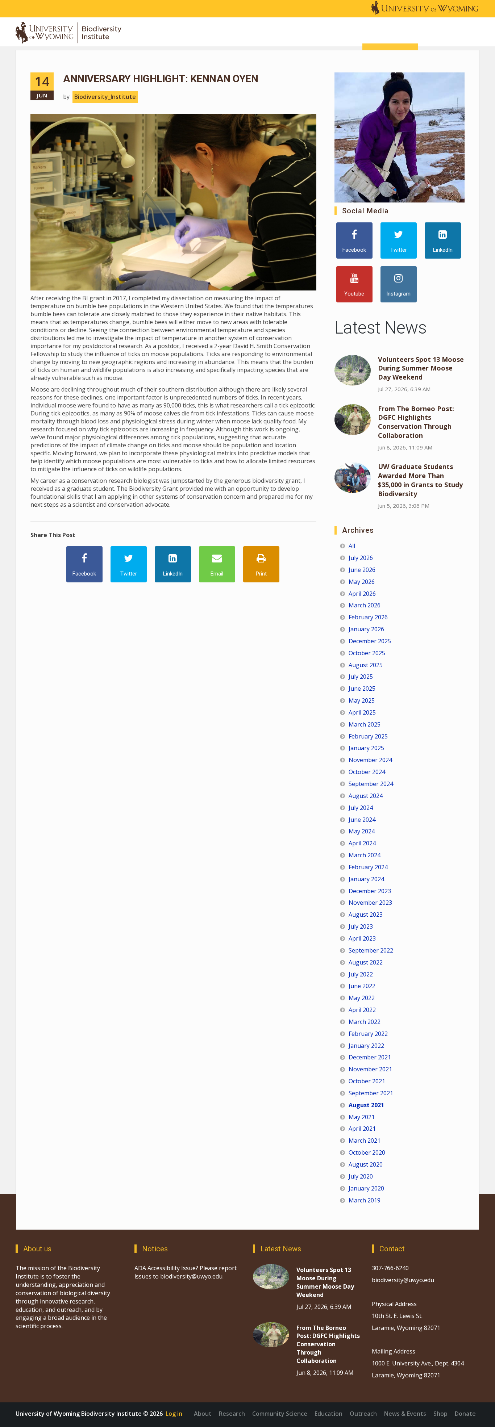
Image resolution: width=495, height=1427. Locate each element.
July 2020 (361, 1176)
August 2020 (366, 1164)
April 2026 (362, 594)
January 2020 (366, 1188)
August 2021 (366, 1105)
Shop (440, 1414)
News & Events (405, 1414)
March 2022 (364, 1022)
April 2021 (362, 1129)
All (352, 546)
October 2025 (367, 653)
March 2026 (364, 605)
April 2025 (362, 712)
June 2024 (362, 820)
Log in (174, 1414)
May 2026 (362, 582)
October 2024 (367, 772)
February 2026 (368, 617)
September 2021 (371, 1093)
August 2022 (366, 962)
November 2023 (370, 903)
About (203, 1414)
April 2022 (362, 1010)
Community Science (279, 1414)
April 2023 (362, 938)
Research (232, 1414)
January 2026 (366, 629)
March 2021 (364, 1140)
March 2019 (364, 1200)
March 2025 (364, 724)
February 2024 (368, 867)
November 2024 (370, 760)
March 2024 (364, 855)
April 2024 (362, 843)
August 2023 (366, 914)
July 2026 (361, 558)
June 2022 (362, 986)
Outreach (363, 1414)
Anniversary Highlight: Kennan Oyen (160, 79)
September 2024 (371, 784)
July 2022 (361, 974)
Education (328, 1414)
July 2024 (361, 808)
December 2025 (370, 641)
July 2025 (361, 677)
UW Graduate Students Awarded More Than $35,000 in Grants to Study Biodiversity (420, 480)
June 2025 (362, 688)
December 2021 (370, 1057)
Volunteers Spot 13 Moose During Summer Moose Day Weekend (421, 368)
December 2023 (370, 891)
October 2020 (367, 1152)
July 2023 (361, 926)
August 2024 (366, 796)
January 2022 (366, 1046)
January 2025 (366, 748)
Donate (465, 1414)
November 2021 (370, 1069)
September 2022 (371, 950)
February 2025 (368, 736)
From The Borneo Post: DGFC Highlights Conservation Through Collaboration (416, 422)
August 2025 (366, 665)
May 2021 (362, 1117)
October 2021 (367, 1081)
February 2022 (368, 1034)
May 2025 (362, 700)
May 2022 (362, 998)
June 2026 (362, 570)
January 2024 (366, 879)
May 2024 (362, 831)
